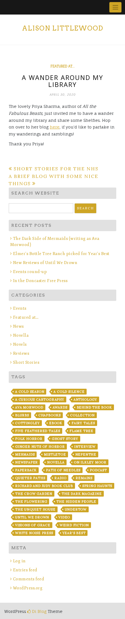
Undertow (76, 509)
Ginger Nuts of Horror (40, 447)
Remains (84, 478)
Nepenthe (85, 454)
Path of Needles (63, 470)
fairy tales (83, 423)
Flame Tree (81, 431)
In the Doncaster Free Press (40, 280)
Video (64, 517)
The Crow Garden (33, 494)
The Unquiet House (35, 509)
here (55, 126)
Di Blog (39, 611)
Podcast (98, 470)
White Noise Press (34, 533)
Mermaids (25, 454)
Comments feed (28, 579)
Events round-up (30, 271)
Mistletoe (55, 454)
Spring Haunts (97, 486)
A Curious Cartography (39, 399)
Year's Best (74, 533)
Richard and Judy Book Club (44, 486)
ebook (55, 423)
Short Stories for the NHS (56, 169)
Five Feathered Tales (37, 431)
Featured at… (26, 317)
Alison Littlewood (62, 28)
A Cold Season (29, 392)
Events (19, 308)
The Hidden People (76, 502)
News (18, 326)
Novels (20, 344)
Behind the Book (94, 407)
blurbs (22, 415)
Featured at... (63, 66)
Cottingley (27, 423)
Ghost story (65, 439)
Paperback (26, 470)
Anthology (85, 399)
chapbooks (49, 415)
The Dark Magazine (82, 494)
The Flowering (31, 502)
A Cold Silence (68, 392)
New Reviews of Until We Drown (45, 262)
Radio (60, 478)
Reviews (21, 353)
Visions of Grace (32, 525)
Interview (85, 447)
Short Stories (26, 362)
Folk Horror (28, 439)
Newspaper (26, 462)
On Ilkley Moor (90, 462)
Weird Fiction (74, 525)
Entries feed (25, 570)
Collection (82, 415)
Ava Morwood (29, 407)
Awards (60, 407)
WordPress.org (27, 588)
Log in (19, 561)
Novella (20, 335)
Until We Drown (32, 517)
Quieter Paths (30, 478)
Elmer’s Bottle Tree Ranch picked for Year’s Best (61, 253)
